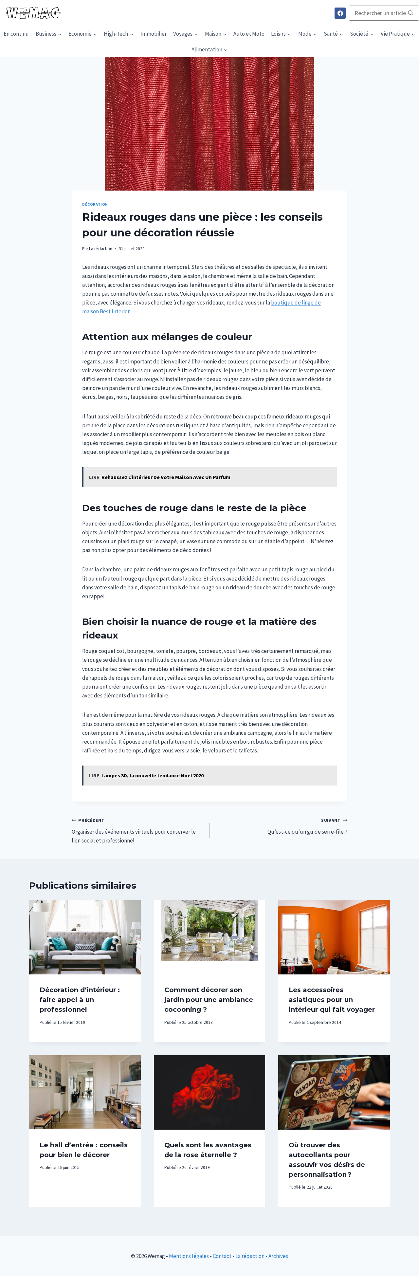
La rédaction (100, 248)
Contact (222, 1256)
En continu (16, 33)
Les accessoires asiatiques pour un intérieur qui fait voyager (332, 999)
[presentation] (85, 937)
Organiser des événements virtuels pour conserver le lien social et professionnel (134, 831)
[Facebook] (340, 13)
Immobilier (153, 33)
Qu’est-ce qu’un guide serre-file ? (307, 826)
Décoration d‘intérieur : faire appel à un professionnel (80, 999)
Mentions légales (189, 1256)
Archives (278, 1256)
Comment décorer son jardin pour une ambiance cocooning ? (208, 999)
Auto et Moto (248, 33)
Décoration (95, 204)
